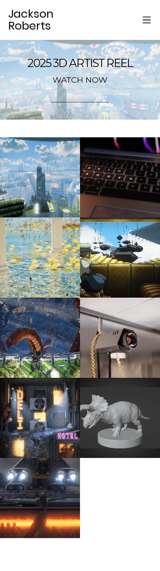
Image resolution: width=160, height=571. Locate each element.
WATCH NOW (80, 80)
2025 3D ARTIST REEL (80, 63)
